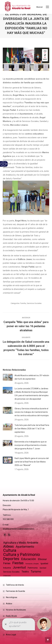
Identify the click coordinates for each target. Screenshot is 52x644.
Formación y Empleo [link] (32, 564)
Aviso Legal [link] (11, 635)
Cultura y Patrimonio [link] (21, 554)
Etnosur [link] (42, 559)
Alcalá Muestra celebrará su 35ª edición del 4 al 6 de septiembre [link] (32, 377)
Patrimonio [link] (33, 568)
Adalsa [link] (9, 603)
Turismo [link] (36, 571)
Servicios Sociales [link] (34, 303)
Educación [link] (28, 559)
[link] (47, 7)
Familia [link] (23, 303)
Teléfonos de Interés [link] (15, 585)
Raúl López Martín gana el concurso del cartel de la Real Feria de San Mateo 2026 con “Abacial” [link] (32, 461)
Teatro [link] (25, 571)
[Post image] (7, 377)
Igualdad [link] (44, 563)
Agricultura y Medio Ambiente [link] (20, 542)
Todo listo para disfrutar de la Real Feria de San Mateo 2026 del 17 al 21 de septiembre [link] (32, 428)
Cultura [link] (9, 550)
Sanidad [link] (43, 568)
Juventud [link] (19, 567)
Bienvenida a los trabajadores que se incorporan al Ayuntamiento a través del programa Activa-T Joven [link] (31, 445)
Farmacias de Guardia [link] (15, 591)
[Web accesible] (3, 164)
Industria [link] (7, 568)
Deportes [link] (11, 558)
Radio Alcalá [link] (11, 616)
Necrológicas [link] (11, 597)
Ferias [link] (6, 563)
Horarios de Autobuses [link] (16, 610)
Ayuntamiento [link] (25, 546)
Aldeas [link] (8, 546)
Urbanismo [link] (7, 576)
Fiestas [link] (18, 563)
